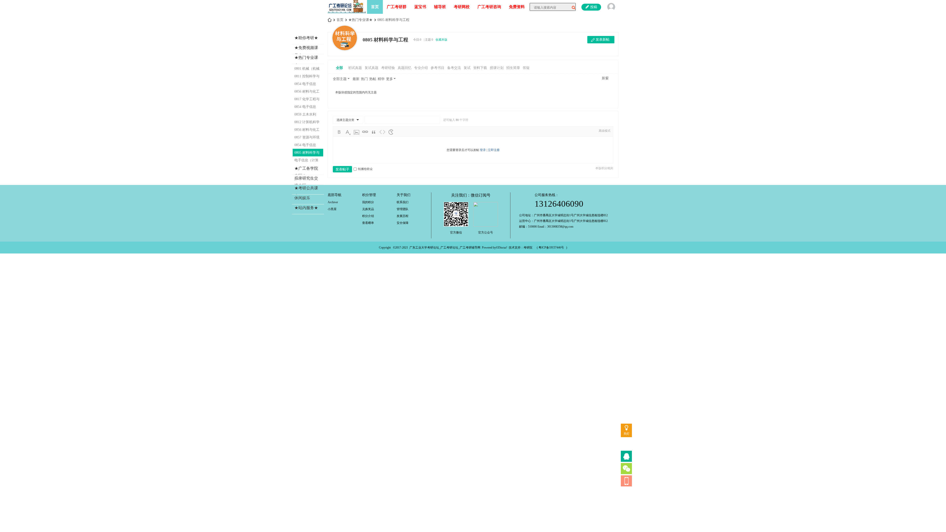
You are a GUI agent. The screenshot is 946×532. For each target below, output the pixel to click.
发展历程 (402, 216)
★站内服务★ (306, 208)
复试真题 (371, 68)
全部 (339, 68)
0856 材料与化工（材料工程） (307, 130)
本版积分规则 (604, 168)
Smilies (391, 132)
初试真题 (355, 68)
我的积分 (368, 202)
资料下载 (480, 68)
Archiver (333, 202)
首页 (375, 7)
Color (348, 132)
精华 (381, 79)
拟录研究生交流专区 (306, 182)
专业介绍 (421, 68)
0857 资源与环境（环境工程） (307, 138)
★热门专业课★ (360, 20)
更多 (389, 79)
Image (356, 132)
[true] (571, 7)
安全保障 (402, 223)
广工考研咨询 (489, 7)
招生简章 (513, 68)
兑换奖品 (368, 209)
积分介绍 (368, 216)
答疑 (526, 68)
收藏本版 (441, 39)
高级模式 (604, 131)
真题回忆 (404, 68)
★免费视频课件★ (306, 51)
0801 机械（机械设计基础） (307, 69)
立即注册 (494, 150)
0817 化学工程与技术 (307, 100)
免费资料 (517, 7)
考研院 (528, 247)
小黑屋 (332, 209)
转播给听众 (365, 169)
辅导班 (440, 7)
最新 (356, 79)
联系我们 (402, 202)
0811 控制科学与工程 (307, 77)
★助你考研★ (306, 38)
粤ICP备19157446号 (551, 247)
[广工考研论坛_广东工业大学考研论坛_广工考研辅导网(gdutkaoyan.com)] (347, 6)
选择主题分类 (345, 120)
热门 (364, 79)
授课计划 (497, 68)
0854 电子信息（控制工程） (305, 85)
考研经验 (388, 68)
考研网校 (462, 7)
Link (365, 132)
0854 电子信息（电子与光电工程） (306, 146)
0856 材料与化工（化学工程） (307, 92)
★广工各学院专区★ (306, 172)
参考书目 (437, 68)
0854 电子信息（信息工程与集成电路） (306, 108)
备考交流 (454, 68)
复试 (467, 68)
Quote (373, 132)
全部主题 (340, 79)
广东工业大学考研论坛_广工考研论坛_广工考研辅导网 (444, 247)
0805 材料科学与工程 (393, 20)
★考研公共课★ (306, 192)
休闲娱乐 (302, 198)
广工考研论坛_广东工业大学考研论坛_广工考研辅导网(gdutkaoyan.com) (330, 19)
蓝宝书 (420, 7)
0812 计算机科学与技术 (307, 123)
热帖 (372, 79)
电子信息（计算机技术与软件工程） (306, 161)
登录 (483, 150)
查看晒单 (368, 223)
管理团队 (402, 209)
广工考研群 (396, 7)
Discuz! (502, 247)
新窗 (605, 78)
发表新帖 (602, 39)
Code (382, 132)
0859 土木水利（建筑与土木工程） (306, 115)
